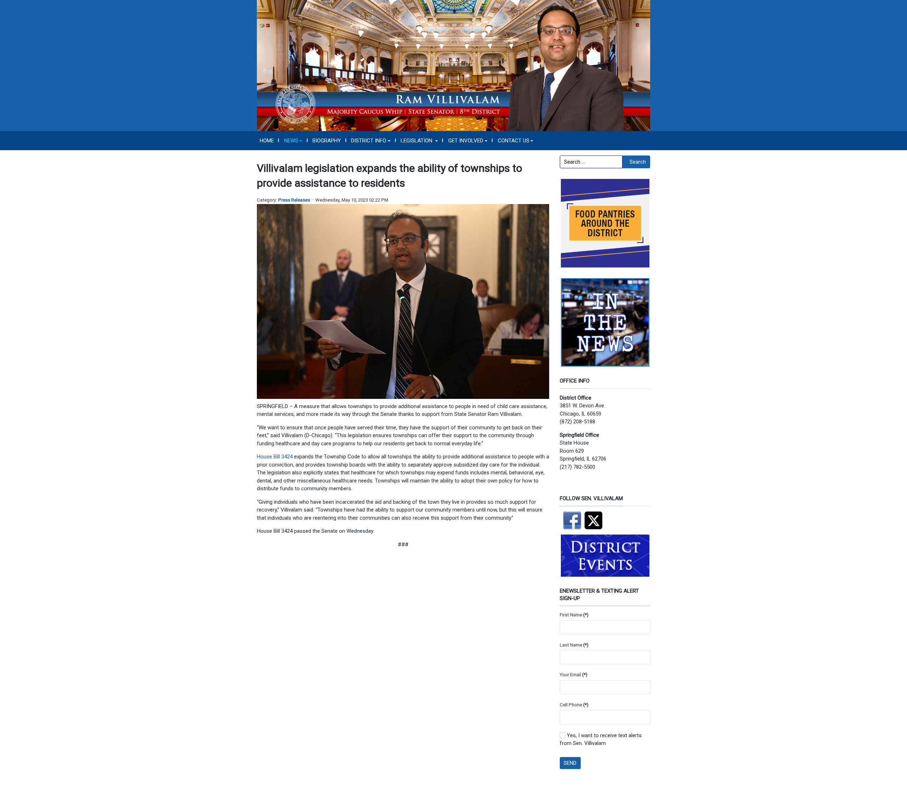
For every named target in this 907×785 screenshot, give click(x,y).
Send (570, 763)
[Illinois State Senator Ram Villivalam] (453, 65)
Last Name (574, 645)
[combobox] (591, 162)
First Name (574, 614)
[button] (293, 140)
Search (638, 162)
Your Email (573, 674)
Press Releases (294, 200)
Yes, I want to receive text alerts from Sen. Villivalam (601, 739)
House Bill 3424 (275, 456)
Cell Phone (574, 704)
